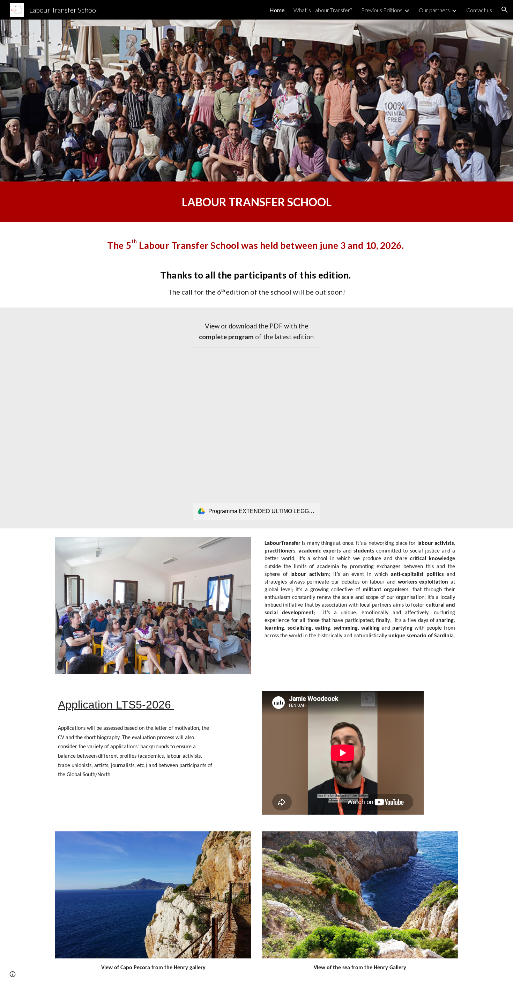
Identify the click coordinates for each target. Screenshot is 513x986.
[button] (504, 9)
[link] (256, 433)
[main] (256, 202)
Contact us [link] (479, 10)
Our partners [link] (434, 10)
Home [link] (276, 10)
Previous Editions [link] (381, 10)
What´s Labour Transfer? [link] (322, 10)
